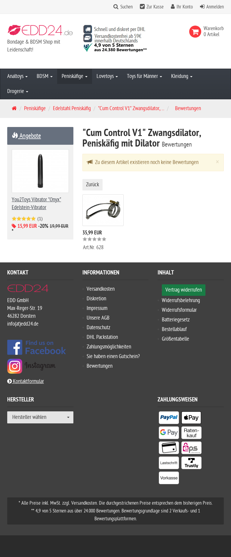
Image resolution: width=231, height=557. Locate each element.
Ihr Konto (185, 7)
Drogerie (16, 91)
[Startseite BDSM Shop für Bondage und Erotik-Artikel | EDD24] (40, 31)
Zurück (92, 184)
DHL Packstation (102, 337)
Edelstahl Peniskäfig (72, 108)
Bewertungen (99, 366)
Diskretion (96, 299)
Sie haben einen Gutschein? (113, 356)
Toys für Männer (143, 76)
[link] (196, 32)
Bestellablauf (174, 329)
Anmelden (215, 7)
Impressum (97, 308)
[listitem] (169, 418)
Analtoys (16, 76)
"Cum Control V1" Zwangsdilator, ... (131, 108)
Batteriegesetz (176, 320)
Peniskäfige (73, 76)
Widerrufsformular (179, 310)
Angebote (29, 135)
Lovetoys (106, 76)
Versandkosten (101, 289)
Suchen (126, 7)
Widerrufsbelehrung (181, 300)
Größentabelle (175, 339)
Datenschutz (98, 327)
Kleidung (180, 76)
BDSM (43, 76)
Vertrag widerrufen (183, 290)
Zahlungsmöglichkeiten (109, 347)
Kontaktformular (28, 381)
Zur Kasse (155, 7)
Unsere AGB (98, 318)
